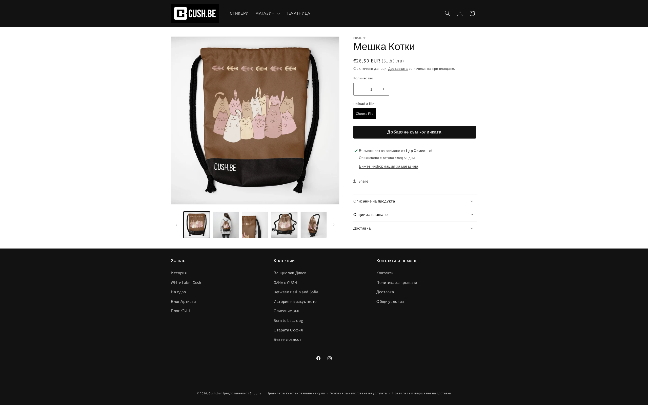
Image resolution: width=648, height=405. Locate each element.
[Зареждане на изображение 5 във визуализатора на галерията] (313, 225)
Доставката (398, 68)
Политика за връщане (396, 282)
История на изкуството (295, 301)
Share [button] (363, 181)
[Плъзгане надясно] (333, 224)
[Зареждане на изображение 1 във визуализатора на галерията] (197, 225)
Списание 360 (286, 310)
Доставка (385, 292)
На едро (178, 292)
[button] (267, 13)
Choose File (364, 113)
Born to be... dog (288, 320)
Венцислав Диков (290, 272)
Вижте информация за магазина (388, 165)
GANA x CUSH (285, 282)
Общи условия (390, 301)
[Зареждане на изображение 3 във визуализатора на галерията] (255, 225)
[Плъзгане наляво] (176, 224)
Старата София (288, 329)
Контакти (384, 272)
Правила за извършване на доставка (421, 393)
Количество (363, 78)
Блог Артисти (183, 301)
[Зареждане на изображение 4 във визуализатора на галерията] (284, 225)
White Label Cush (186, 282)
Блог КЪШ (180, 310)
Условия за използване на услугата (358, 393)
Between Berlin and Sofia (296, 292)
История (179, 272)
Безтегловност (287, 339)
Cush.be (214, 393)
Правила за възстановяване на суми (296, 393)
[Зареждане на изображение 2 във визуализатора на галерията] (226, 225)
